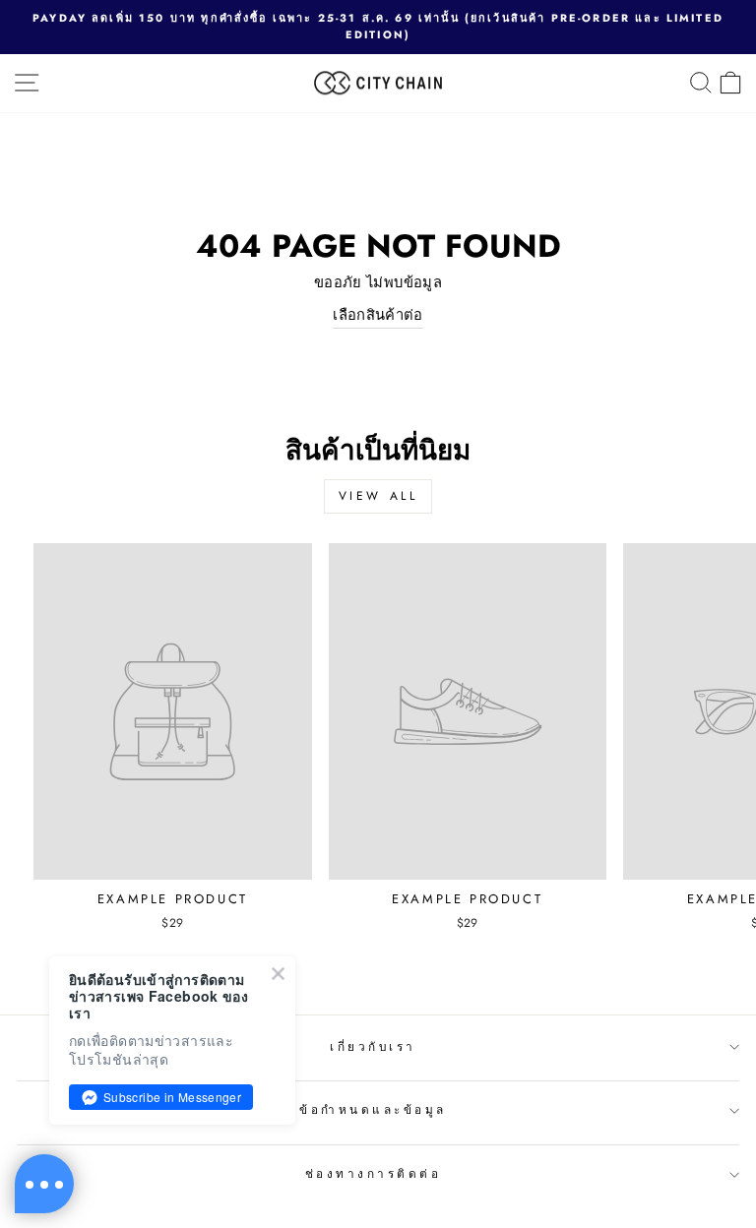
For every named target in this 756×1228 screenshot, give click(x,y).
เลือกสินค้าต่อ (378, 315)
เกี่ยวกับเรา (373, 1046)
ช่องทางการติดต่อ (373, 1173)
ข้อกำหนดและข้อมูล (373, 1109)
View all (378, 496)
